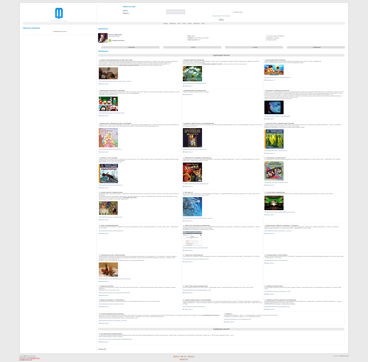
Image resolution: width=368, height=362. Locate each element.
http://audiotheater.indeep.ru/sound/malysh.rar (111, 185)
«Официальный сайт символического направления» (281, 300)
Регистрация (226, 16)
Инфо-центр (197, 23)
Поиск (203, 23)
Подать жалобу (272, 40)
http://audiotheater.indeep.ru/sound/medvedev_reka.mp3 (197, 218)
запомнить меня (238, 12)
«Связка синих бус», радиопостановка (112, 192)
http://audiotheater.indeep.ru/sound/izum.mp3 (276, 182)
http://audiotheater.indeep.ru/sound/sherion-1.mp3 (277, 291)
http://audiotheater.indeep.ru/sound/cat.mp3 (194, 306)
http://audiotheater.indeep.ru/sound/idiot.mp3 (276, 260)
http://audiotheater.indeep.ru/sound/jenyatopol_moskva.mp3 (114, 292)
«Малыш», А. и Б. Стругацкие (109, 158)
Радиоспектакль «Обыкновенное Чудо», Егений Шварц (115, 123)
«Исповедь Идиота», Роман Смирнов (276, 255)
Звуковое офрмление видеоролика (194, 60)
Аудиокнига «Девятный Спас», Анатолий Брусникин (199, 123)
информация (317, 47)
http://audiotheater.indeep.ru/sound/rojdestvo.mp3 (196, 259)
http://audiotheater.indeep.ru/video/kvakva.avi (194, 83)
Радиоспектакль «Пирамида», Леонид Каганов (198, 158)
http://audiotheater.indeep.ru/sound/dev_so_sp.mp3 (277, 231)
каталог (57, 31)
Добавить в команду (273, 38)
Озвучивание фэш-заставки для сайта (195, 90)
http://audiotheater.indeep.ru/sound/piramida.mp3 (195, 183)
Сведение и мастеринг (107, 286)
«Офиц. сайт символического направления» (197, 225)
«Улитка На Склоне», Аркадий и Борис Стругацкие (280, 123)
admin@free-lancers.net (25, 360)
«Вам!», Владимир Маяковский (109, 225)
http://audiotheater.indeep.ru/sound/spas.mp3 (194, 149)
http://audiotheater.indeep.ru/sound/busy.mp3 (110, 217)
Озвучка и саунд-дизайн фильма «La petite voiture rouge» (116, 60)
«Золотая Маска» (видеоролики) (275, 192)
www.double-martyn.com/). (130, 197)
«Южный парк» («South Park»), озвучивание (112, 90)
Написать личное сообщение (276, 36)
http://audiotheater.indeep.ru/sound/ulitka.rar (275, 150)
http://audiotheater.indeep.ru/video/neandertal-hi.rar (277, 77)
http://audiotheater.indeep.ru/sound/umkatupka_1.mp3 (197, 290)
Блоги (179, 23)
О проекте (336, 356)
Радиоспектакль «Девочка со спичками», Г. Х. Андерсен (282, 225)
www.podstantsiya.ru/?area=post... (211, 315)
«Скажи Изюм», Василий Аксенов (275, 158)
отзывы (255, 47)
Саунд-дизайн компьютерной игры (275, 60)
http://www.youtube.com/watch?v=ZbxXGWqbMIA (277, 116)
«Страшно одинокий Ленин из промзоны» (112, 314)
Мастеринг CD (189, 192)
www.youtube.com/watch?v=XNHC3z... (130, 65)
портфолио (131, 47)
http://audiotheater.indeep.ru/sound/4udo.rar (110, 149)
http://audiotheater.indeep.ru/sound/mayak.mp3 (111, 231)
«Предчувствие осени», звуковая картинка (113, 255)
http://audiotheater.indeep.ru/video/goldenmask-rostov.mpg (279, 212)
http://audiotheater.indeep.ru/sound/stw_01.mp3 (111, 304)
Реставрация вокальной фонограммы (111, 334)
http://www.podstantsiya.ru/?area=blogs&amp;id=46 (237, 319)
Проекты (165, 23)
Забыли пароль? (217, 16)
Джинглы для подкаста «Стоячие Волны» (113, 300)
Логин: (125, 11)
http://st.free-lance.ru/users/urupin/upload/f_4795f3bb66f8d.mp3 (115, 339)
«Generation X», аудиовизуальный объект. (278, 90)
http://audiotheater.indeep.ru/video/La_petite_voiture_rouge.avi (115, 81)
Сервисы (190, 23)
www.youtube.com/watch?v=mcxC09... (213, 64)
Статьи (184, 23)
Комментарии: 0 (104, 84)
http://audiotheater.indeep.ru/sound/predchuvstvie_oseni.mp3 (115, 279)
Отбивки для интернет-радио (274, 286)
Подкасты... (229, 314)
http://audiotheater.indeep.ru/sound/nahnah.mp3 (195, 248)
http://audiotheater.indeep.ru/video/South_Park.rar (112, 113)
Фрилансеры (173, 23)
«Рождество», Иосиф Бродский (194, 255)
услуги (193, 47)
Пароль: (126, 13)
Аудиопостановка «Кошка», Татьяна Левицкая (198, 300)
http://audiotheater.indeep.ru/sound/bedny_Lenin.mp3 (113, 320)
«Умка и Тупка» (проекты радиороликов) (196, 286)
